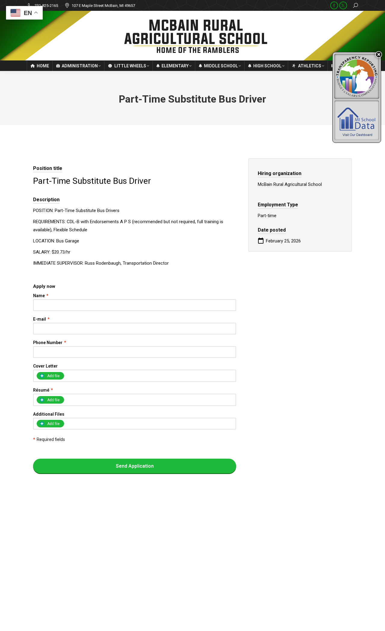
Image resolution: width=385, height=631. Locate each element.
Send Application (135, 466)
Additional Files (48, 414)
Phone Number (49, 342)
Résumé (43, 390)
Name (40, 296)
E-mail (41, 319)
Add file (53, 424)
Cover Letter (45, 366)
